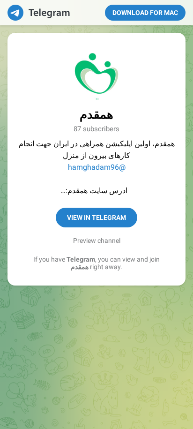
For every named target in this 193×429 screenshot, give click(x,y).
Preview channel (96, 240)
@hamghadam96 (97, 167)
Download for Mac (145, 12)
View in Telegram (96, 217)
